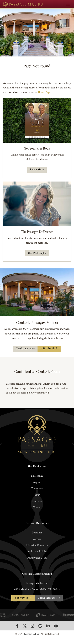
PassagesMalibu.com (37, 583)
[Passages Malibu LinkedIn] (48, 626)
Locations (37, 532)
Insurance (37, 501)
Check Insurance (25, 348)
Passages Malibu (31, 633)
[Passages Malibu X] (25, 626)
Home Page (44, 92)
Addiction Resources (37, 545)
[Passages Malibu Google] (40, 626)
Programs (37, 482)
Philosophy (37, 476)
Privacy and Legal (37, 558)
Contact (37, 507)
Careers (37, 539)
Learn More (37, 169)
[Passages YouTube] (56, 626)
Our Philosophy (37, 253)
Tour (37, 495)
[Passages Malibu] (23, 4)
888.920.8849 (49, 348)
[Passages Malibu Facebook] (17, 626)
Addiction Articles (37, 551)
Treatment (37, 488)
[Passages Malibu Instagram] (32, 626)
